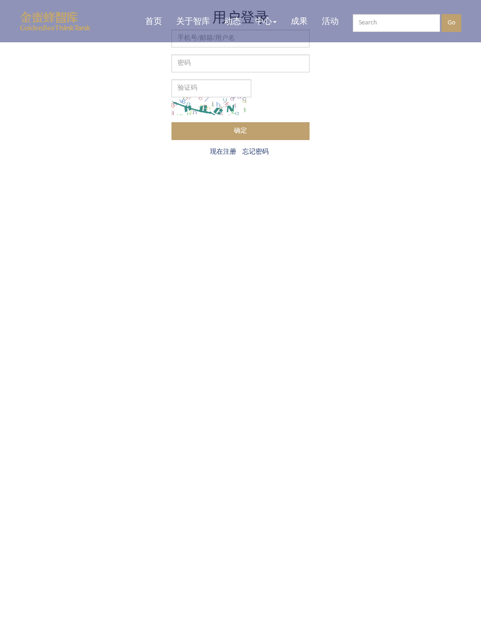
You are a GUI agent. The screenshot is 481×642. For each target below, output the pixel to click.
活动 (330, 21)
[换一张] (209, 106)
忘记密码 (255, 151)
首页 (153, 21)
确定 (240, 130)
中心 (263, 21)
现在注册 (223, 151)
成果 (299, 21)
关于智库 (193, 21)
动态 (232, 21)
